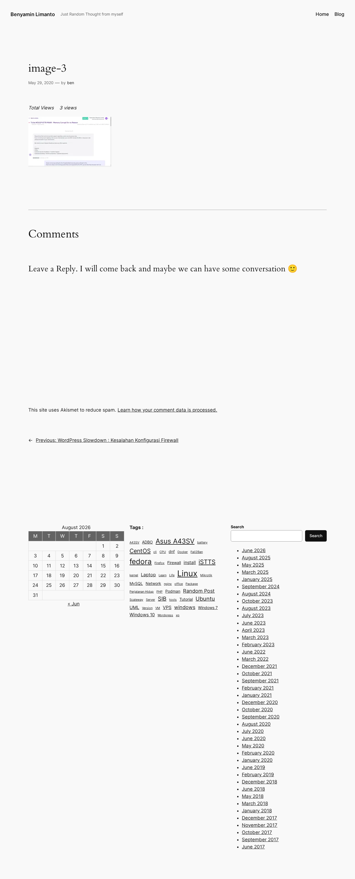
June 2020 (254, 738)
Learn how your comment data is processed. (167, 410)
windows (184, 607)
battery (202, 542)
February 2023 (258, 644)
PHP (159, 591)
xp (177, 615)
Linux (187, 573)
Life (171, 575)
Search (316, 535)
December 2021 (259, 666)
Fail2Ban (197, 552)
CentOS (140, 550)
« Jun (74, 604)
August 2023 (256, 608)
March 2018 (255, 803)
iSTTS (207, 561)
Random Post (199, 591)
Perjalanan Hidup (142, 591)
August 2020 (256, 724)
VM (157, 608)
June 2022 (253, 652)
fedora (141, 561)
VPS (167, 607)
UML (134, 607)
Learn (162, 575)
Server (150, 600)
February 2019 (258, 774)
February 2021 (258, 688)
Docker (183, 552)
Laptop (148, 574)
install (190, 562)
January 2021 (257, 695)
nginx (168, 584)
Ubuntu (205, 598)
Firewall (174, 562)
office (178, 584)
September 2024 (261, 586)
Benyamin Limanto (33, 14)
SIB (162, 598)
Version (147, 608)
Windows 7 (208, 607)
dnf (172, 551)
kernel (134, 575)
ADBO (147, 542)
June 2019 (253, 767)
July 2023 (253, 615)
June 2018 (253, 789)
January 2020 (257, 760)
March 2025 (255, 572)
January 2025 (257, 579)
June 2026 (254, 550)
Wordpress (165, 615)
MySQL (136, 583)
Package (192, 584)
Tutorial (186, 599)
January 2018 (257, 810)
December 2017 (259, 818)
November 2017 (259, 825)
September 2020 (261, 717)
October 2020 (257, 709)
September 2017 (260, 839)
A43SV (134, 542)
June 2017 (253, 847)
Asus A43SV (175, 541)
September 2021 (260, 680)
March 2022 (255, 659)
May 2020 (253, 745)
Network (153, 583)
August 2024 (256, 594)
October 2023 (257, 601)
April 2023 (253, 630)
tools (173, 600)
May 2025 (253, 565)
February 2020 (258, 753)
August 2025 (256, 557)
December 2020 (260, 702)
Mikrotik (206, 575)
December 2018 (259, 782)
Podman (172, 591)
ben (70, 82)
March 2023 (255, 637)
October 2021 (257, 673)
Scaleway (136, 600)
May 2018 (252, 796)
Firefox (159, 563)
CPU (162, 552)
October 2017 (257, 832)
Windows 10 (142, 614)
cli (155, 552)
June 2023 (254, 623)
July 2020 (253, 731)
